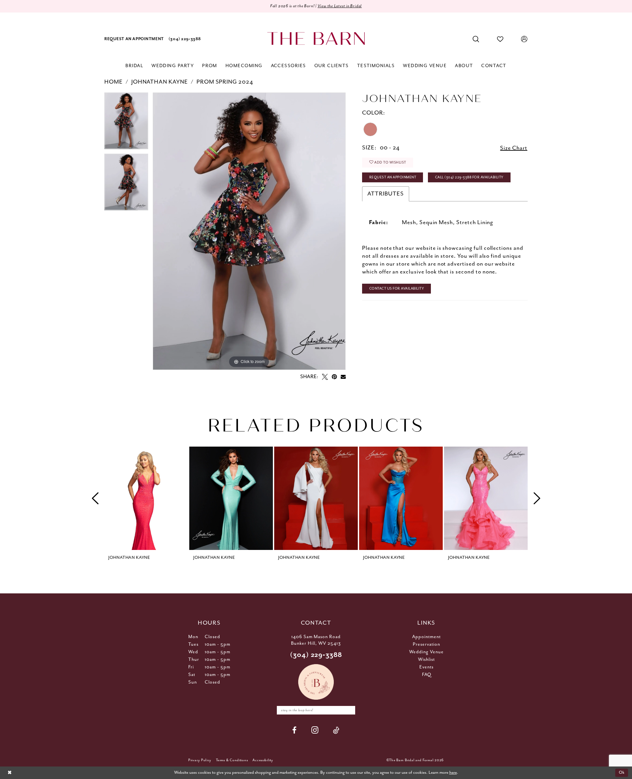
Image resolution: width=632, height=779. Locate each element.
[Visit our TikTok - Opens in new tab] (336, 730)
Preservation (426, 644)
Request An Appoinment (392, 177)
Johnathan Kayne (159, 82)
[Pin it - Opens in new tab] (334, 377)
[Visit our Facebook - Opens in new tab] (294, 730)
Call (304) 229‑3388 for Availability (469, 177)
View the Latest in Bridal (340, 6)
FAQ (426, 674)
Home (113, 82)
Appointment (426, 636)
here (453, 772)
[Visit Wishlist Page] (500, 39)
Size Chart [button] (513, 148)
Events (426, 667)
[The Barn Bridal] (316, 38)
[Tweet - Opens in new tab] (325, 377)
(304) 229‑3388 (316, 655)
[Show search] (476, 39)
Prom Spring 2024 (225, 82)
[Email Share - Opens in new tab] (343, 376)
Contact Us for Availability (396, 289)
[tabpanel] (126, 123)
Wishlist (426, 659)
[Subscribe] (348, 710)
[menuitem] (134, 39)
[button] (524, 39)
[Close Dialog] (9, 773)
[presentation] (146, 498)
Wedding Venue (426, 652)
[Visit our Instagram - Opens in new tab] (315, 730)
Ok (622, 772)
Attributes (385, 194)
